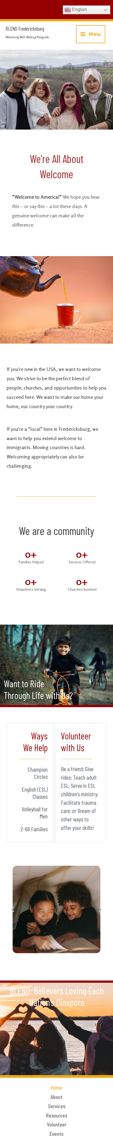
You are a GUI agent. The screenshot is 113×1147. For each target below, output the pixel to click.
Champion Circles (38, 773)
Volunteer (56, 1125)
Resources (56, 1116)
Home (56, 1088)
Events (56, 1134)
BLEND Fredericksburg (24, 28)
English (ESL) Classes (35, 793)
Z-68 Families (34, 828)
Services (56, 1106)
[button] (12, 909)
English (79, 9)
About (56, 1097)
